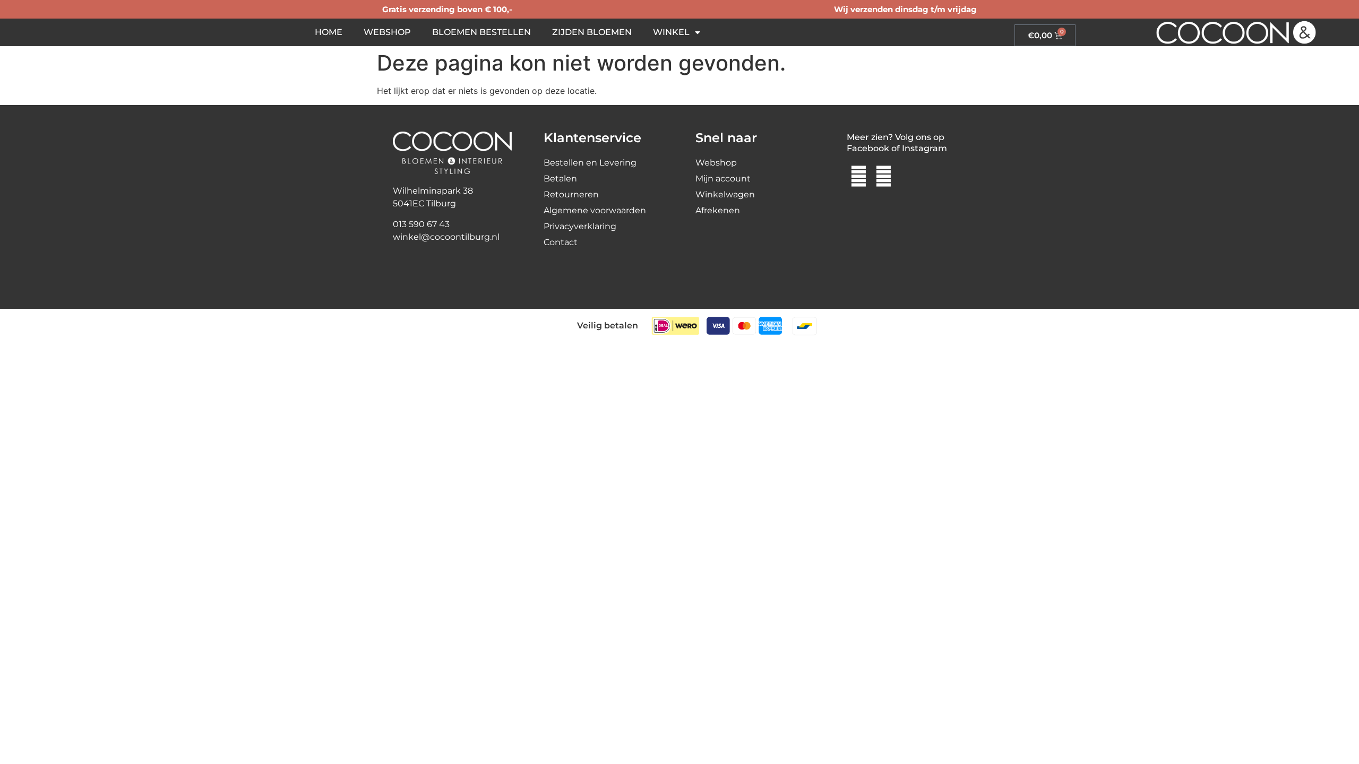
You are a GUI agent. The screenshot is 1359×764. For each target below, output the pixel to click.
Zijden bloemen (592, 32)
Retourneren (571, 194)
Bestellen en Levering (590, 163)
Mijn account (723, 178)
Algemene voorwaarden (595, 210)
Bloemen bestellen (481, 32)
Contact (561, 242)
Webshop (387, 32)
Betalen (560, 178)
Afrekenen (717, 210)
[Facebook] (859, 176)
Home (328, 32)
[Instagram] (883, 176)
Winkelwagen (725, 194)
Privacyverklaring (580, 226)
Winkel (671, 32)
